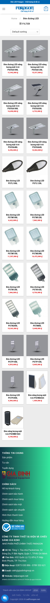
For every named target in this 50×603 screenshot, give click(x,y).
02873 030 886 (23, 565)
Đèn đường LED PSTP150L (37, 360)
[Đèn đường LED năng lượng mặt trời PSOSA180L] (13, 89)
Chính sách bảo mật (12, 504)
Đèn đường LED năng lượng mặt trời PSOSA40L (12, 144)
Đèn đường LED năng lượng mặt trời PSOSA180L (12, 106)
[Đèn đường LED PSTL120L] (37, 167)
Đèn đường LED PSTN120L (13, 288)
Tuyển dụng (8, 468)
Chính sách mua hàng (13, 499)
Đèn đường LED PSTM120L (37, 216)
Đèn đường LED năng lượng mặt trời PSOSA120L (37, 67)
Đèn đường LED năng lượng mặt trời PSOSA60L (37, 144)
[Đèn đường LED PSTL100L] (13, 167)
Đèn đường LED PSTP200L (13, 396)
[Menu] (3, 9)
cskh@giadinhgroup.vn (23, 570)
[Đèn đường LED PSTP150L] (37, 345)
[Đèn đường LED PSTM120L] (37, 201)
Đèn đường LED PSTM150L (13, 252)
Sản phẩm (7, 457)
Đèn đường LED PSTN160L (37, 288)
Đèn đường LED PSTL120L (37, 182)
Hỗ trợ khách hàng (11, 488)
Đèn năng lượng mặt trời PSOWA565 (37, 396)
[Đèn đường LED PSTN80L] (37, 309)
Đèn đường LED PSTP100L (13, 360)
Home (14, 18)
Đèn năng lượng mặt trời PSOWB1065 (13, 432)
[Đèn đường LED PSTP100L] (13, 345)
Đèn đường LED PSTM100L (13, 216)
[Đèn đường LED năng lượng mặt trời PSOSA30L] (37, 89)
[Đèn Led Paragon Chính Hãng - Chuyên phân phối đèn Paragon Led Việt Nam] (25, 9)
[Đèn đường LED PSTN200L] (13, 309)
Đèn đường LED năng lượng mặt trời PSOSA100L (12, 67)
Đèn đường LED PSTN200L (13, 324)
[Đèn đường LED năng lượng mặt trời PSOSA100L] (13, 50)
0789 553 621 (39, 565)
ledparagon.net (20, 576)
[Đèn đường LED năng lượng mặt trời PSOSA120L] (37, 50)
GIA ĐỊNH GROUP (23, 590)
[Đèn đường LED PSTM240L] (37, 237)
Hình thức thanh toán (12, 515)
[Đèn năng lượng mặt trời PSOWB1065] (13, 417)
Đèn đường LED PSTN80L (37, 324)
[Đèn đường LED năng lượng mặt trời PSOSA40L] (13, 128)
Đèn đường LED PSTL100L (13, 182)
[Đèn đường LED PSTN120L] (13, 273)
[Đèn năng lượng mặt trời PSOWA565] (37, 381)
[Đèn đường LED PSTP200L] (13, 381)
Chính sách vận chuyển (13, 510)
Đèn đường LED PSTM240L (37, 252)
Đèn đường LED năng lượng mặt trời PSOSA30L (37, 106)
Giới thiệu (16, 595)
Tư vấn (5, 462)
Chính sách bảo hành (12, 494)
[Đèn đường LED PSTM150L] (13, 237)
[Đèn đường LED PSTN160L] (37, 273)
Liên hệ (34, 595)
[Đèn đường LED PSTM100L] (13, 201)
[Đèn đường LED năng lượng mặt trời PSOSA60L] (37, 128)
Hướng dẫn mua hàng (13, 520)
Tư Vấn (26, 595)
